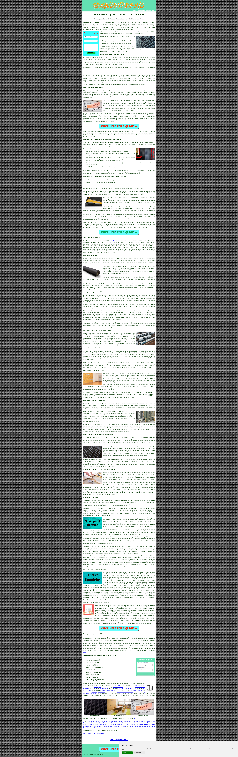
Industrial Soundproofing (103, 726)
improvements (114, 683)
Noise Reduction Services (100, 723)
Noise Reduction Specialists (139, 726)
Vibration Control (133, 723)
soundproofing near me (114, 585)
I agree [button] (124, 752)
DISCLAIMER (151, 10)
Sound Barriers (139, 721)
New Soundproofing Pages (92, 745)
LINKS (137, 10)
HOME (134, 10)
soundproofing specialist (103, 607)
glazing (105, 413)
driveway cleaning (136, 690)
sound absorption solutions (92, 439)
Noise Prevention (144, 724)
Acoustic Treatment (120, 726)
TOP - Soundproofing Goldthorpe (93, 733)
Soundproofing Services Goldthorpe (99, 656)
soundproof (99, 592)
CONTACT (146, 10)
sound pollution (140, 32)
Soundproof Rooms (93, 721)
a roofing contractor (98, 692)
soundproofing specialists (91, 247)
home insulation (118, 687)
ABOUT (141, 10)
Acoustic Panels (88, 724)
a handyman (97, 687)
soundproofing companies (133, 643)
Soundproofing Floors (107, 745)
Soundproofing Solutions (109, 721)
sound (109, 36)
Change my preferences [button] (139, 752)
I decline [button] (130, 752)
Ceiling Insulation (131, 724)
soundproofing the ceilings (112, 579)
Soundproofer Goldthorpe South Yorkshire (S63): (99, 22)
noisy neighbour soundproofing (128, 607)
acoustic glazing (114, 403)
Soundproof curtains (109, 529)
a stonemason (104, 688)
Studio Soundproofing (126, 721)
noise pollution (103, 650)
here (84, 652)
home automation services (110, 690)
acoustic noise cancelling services (107, 610)
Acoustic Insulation (147, 723)
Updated (99, 745)
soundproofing (135, 24)
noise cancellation (101, 608)
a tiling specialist (138, 685)
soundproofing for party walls (107, 613)
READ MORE (111, 289)
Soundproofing (133, 84)
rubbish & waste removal (125, 692)
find (88, 637)
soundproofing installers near (124, 580)
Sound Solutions (100, 724)
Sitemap (84, 745)
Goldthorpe (116, 240)
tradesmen (107, 685)
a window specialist (125, 688)
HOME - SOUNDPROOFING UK (119, 740)
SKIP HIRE (118, 685)
